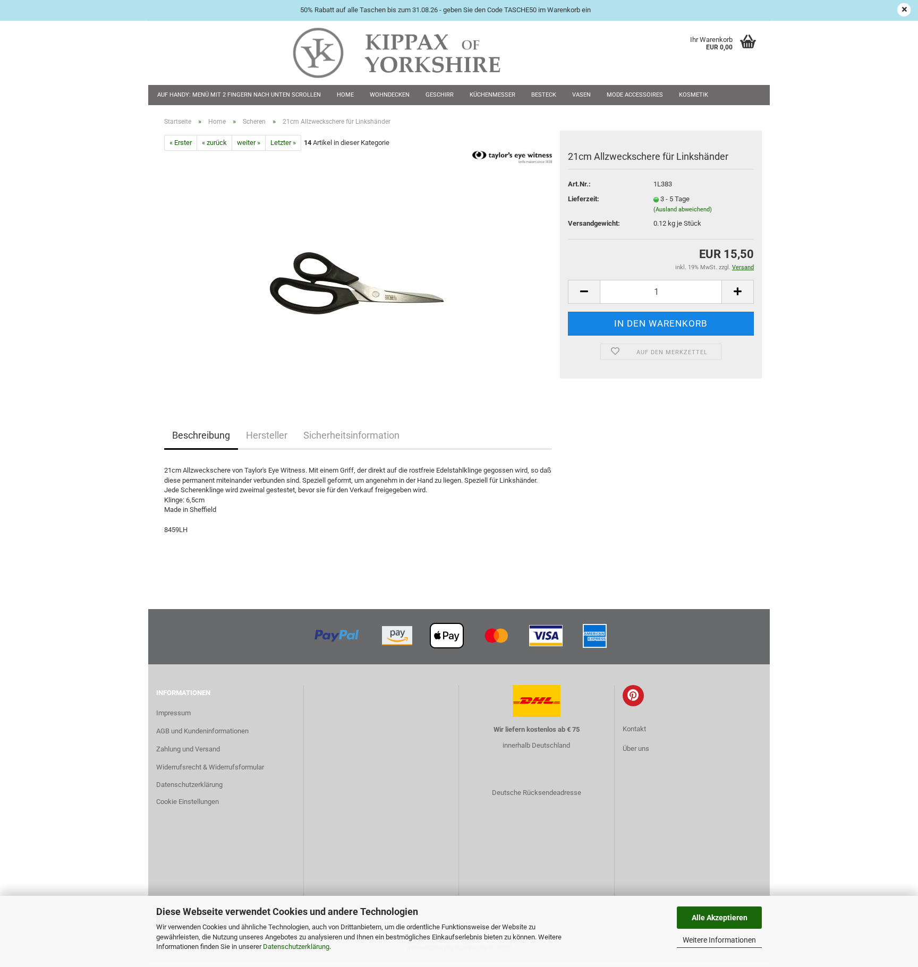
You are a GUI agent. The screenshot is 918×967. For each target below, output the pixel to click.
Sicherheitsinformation (351, 435)
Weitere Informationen (719, 940)
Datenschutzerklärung (296, 947)
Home (345, 94)
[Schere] (358, 270)
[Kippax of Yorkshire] (407, 53)
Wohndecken (390, 94)
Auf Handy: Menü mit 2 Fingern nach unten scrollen (239, 94)
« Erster (180, 143)
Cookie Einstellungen (187, 802)
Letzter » (283, 143)
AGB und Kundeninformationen (202, 731)
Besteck (543, 94)
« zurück (214, 143)
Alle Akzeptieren (719, 917)
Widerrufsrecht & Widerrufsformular (210, 767)
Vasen (581, 94)
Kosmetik (693, 94)
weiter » (248, 143)
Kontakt (634, 729)
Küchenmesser (492, 94)
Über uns (636, 748)
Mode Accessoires (635, 94)
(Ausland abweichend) (682, 209)
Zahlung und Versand (188, 749)
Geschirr (440, 94)
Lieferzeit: (583, 199)
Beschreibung (201, 435)
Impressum (173, 713)
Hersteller (266, 435)
